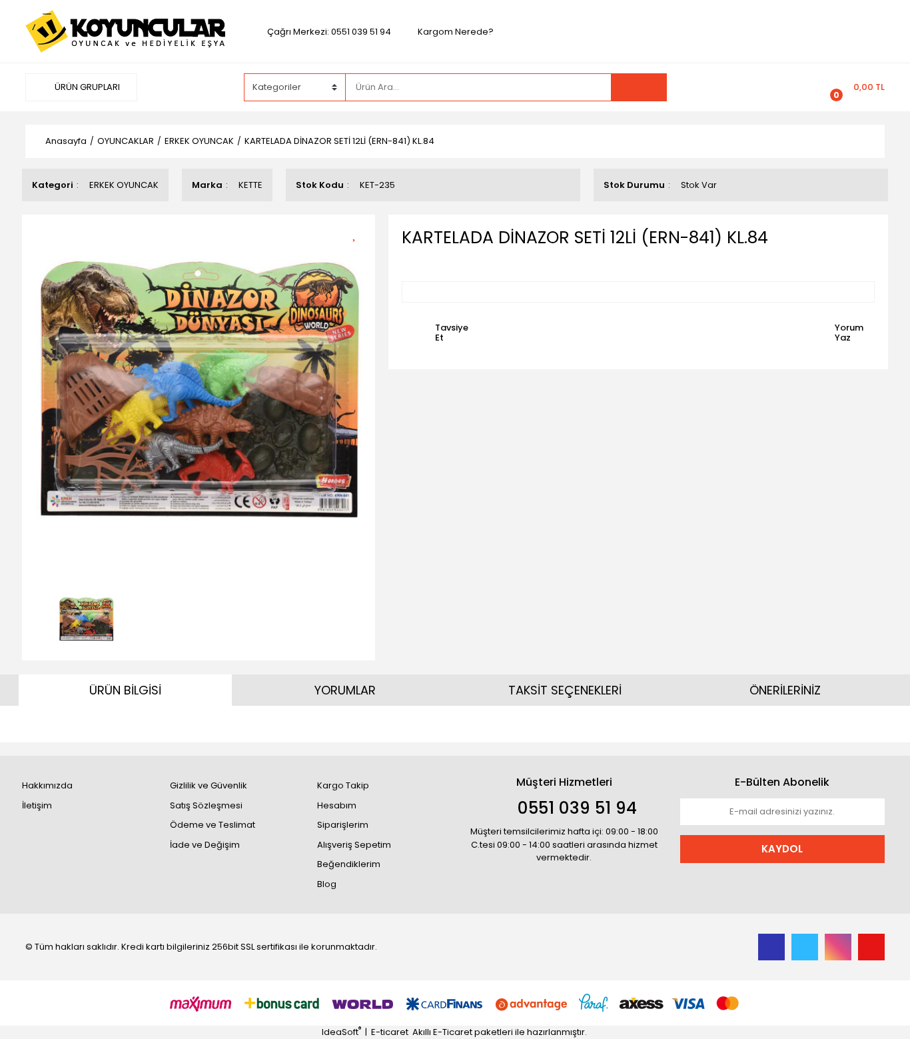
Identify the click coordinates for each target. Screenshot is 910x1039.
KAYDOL (782, 849)
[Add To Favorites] (358, 233)
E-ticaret (389, 1032)
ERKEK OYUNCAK (124, 185)
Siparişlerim (342, 824)
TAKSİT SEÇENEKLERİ (565, 690)
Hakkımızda (47, 785)
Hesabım (336, 805)
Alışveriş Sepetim (354, 844)
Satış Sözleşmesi (206, 805)
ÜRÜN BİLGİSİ (125, 690)
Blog (326, 884)
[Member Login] (753, 86)
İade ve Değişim (205, 844)
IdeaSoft (341, 1032)
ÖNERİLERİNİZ (785, 690)
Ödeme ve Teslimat (212, 824)
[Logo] (125, 31)
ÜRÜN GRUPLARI (86, 87)
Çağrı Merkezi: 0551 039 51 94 (329, 31)
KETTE (250, 185)
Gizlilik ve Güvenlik (208, 785)
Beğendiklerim (348, 864)
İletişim (37, 805)
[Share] (358, 256)
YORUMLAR (345, 690)
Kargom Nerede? (456, 31)
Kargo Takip (343, 785)
